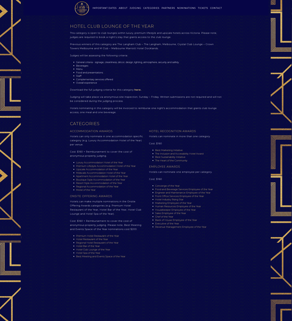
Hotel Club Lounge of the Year (93, 249)
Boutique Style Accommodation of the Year (100, 179)
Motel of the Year (86, 189)
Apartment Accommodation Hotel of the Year (102, 176)
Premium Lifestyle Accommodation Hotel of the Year (106, 166)
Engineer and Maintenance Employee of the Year (182, 192)
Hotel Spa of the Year (88, 252)
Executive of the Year (167, 223)
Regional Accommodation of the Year (97, 186)
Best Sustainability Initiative (170, 157)
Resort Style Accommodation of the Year (99, 183)
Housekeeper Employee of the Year (175, 209)
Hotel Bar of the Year (88, 246)
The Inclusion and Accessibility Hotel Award (179, 153)
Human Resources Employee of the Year (178, 206)
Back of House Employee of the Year (176, 220)
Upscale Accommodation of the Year (97, 169)
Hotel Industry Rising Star (169, 199)
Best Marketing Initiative (169, 150)
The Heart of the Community (171, 160)
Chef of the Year (164, 216)
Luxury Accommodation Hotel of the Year (99, 162)
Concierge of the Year (167, 185)
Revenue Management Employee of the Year (180, 226)
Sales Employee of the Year (170, 213)
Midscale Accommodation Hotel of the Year (101, 172)
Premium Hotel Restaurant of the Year (97, 235)
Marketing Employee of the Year (173, 203)
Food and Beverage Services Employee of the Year (184, 189)
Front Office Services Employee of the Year (179, 196)
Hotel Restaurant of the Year (92, 239)
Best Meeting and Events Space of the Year (100, 256)
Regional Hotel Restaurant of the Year (97, 242)
